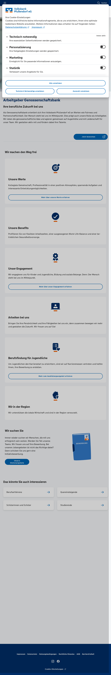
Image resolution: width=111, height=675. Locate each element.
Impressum (37, 27)
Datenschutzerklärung (16, 27)
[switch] (103, 46)
